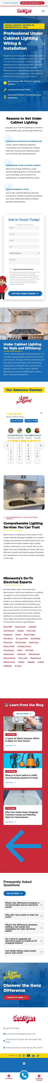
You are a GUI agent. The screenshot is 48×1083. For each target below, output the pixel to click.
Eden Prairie (9, 646)
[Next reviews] (41, 445)
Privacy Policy (20, 284)
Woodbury (8, 638)
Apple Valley (29, 634)
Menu (43, 11)
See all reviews (16, 420)
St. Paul (18, 666)
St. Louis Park (22, 638)
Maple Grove (9, 662)
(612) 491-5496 (12, 1028)
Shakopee (7, 634)
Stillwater (7, 666)
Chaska (21, 662)
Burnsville (7, 627)
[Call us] (24, 1077)
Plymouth (7, 642)
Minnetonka (20, 642)
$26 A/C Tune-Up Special (11, 3)
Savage (20, 631)
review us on (30, 420)
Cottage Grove (24, 646)
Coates (41, 662)
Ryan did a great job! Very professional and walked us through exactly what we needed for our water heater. (28, 452)
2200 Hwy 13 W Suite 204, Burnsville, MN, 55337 (24, 1040)
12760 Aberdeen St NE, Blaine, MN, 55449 (24, 1048)
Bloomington (9, 658)
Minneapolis (34, 654)
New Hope (34, 642)
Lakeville (32, 627)
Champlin (21, 654)
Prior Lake (31, 631)
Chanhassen (8, 650)
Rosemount (20, 627)
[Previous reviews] (7, 445)
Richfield (29, 650)
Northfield (35, 638)
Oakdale (31, 662)
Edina (19, 650)
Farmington (8, 631)
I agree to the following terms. (23, 269)
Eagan (18, 634)
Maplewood (35, 658)
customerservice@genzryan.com (21, 1034)
